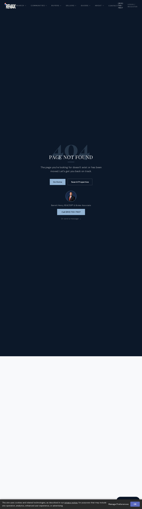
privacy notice (71, 502)
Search (20, 5)
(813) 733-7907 (120, 5)
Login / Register (133, 5)
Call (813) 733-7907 (71, 212)
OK (135, 504)
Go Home (57, 182)
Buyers (55, 5)
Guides (84, 5)
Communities (38, 5)
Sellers (70, 5)
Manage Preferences (118, 504)
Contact (113, 6)
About (98, 5)
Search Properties (80, 182)
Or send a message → (71, 218)
